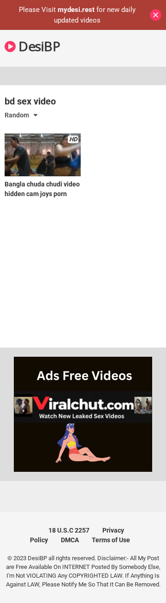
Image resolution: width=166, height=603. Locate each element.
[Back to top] (148, 584)
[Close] (155, 15)
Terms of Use (111, 540)
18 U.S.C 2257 (68, 530)
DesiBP (38, 46)
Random (17, 115)
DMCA (70, 540)
